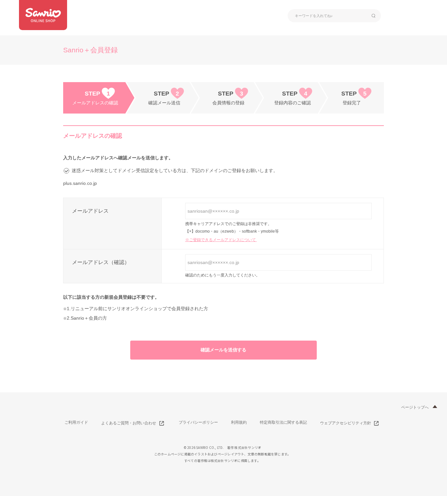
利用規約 (239, 422)
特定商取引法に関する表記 (283, 422)
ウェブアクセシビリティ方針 (345, 423)
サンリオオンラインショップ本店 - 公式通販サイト (43, 15)
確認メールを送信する (223, 349)
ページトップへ (415, 407)
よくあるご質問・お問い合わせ (128, 423)
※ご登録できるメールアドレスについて (221, 240)
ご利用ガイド (76, 422)
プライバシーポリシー (198, 422)
